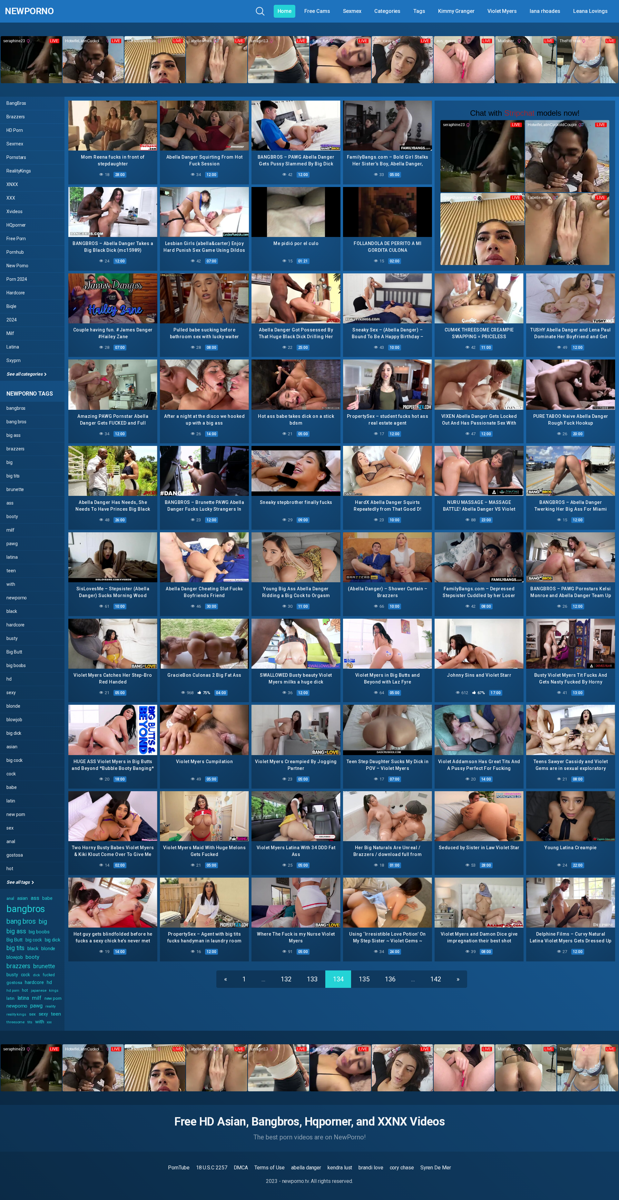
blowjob (14, 719)
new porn (15, 814)
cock (11, 773)
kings (53, 991)
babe (11, 787)
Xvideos (14, 211)
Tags (419, 11)
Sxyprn (13, 360)
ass (10, 503)
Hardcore (15, 292)
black (11, 611)
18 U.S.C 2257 (211, 1168)
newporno (16, 597)
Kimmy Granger (456, 11)
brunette (15, 489)
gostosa (14, 855)
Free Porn (16, 238)
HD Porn (14, 130)
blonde (13, 706)
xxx (49, 1022)
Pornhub (15, 252)
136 (390, 979)
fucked (49, 975)
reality (50, 1006)
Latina (12, 346)
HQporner (16, 225)
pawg (12, 543)
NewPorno (29, 11)
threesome (15, 1022)
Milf (10, 333)
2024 (11, 319)
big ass (13, 435)
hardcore (15, 624)
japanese (38, 990)
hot (9, 868)
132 (286, 979)
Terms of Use (269, 1168)
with (10, 584)
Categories (387, 11)
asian (11, 746)
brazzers (15, 448)
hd (9, 679)
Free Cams (317, 11)
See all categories (24, 374)
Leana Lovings (590, 11)
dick (36, 975)
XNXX (12, 184)
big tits (13, 475)
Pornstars (16, 157)
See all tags (18, 882)
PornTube (178, 1168)
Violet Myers (502, 11)
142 (435, 979)
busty (12, 638)
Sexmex (352, 11)
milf (10, 530)
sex (10, 828)
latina (12, 557)
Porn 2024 (16, 279)
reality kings (16, 1014)
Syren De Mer (435, 1168)
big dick (13, 733)
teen (11, 570)
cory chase (402, 1168)
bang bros (16, 421)
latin (10, 800)
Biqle (11, 306)
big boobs (16, 665)
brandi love (371, 1168)
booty (12, 516)
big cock (14, 760)
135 (364, 979)
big (9, 462)
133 (312, 979)
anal (10, 841)
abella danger (306, 1168)
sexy (11, 692)
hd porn (12, 990)
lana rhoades (545, 11)
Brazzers (15, 116)
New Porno (17, 265)
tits (29, 1022)
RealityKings (18, 170)
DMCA (241, 1168)
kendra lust (340, 1168)
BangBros (16, 103)
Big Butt (14, 651)
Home (285, 11)
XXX (10, 198)
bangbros (15, 408)
